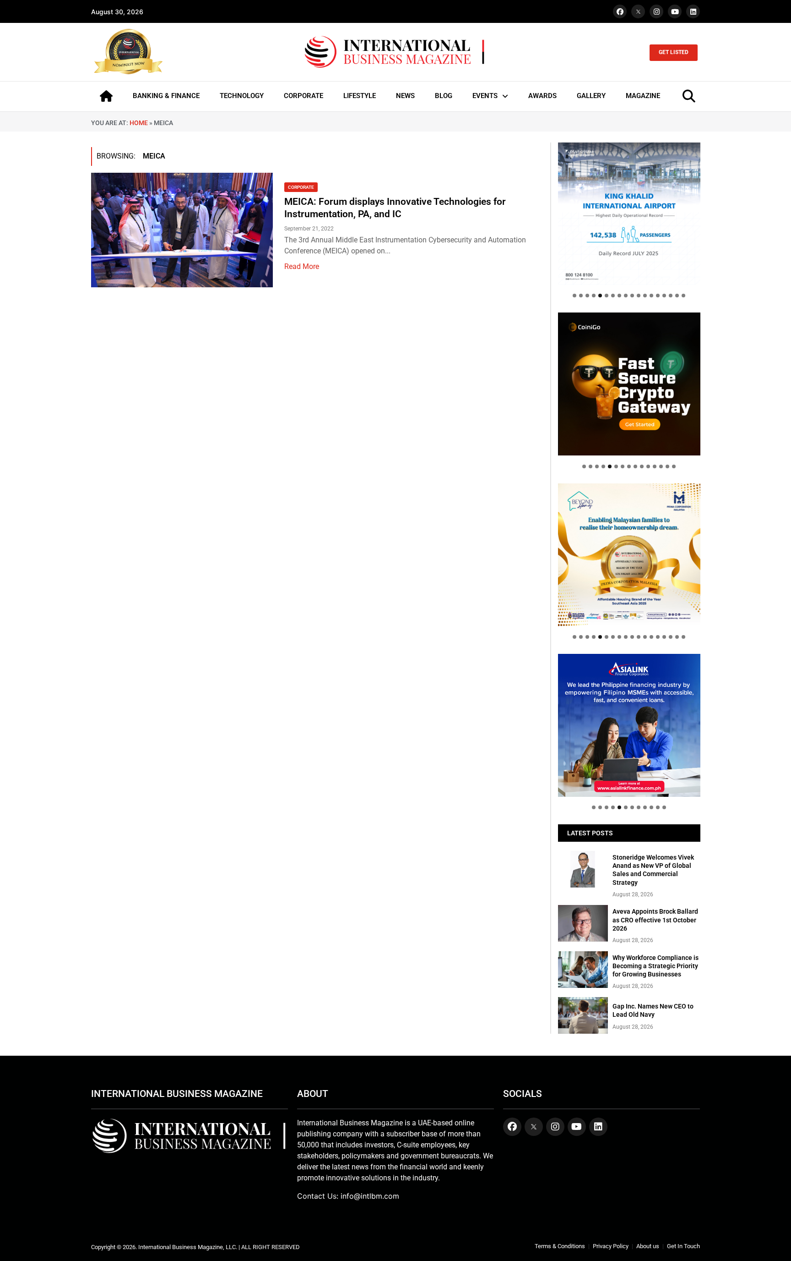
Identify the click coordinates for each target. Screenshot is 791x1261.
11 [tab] (638, 295)
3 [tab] (587, 295)
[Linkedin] (693, 11)
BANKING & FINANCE (166, 96)
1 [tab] (574, 295)
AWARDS (542, 96)
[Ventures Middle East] (629, 718)
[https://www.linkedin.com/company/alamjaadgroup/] (629, 554)
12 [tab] (645, 295)
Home (139, 122)
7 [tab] (613, 295)
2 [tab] (581, 295)
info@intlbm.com (370, 1196)
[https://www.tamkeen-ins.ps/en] (629, 384)
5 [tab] (600, 295)
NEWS (405, 96)
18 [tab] (683, 295)
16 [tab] (670, 295)
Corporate (301, 187)
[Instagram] (656, 11)
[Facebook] (620, 11)
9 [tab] (626, 295)
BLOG (443, 96)
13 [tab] (651, 295)
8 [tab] (619, 295)
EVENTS (485, 96)
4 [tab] (594, 295)
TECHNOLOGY (242, 96)
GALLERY (591, 96)
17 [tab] (677, 295)
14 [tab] (658, 295)
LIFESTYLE (359, 96)
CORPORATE (303, 96)
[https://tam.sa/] (629, 214)
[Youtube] (675, 11)
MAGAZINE (643, 96)
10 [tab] (632, 295)
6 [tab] (606, 295)
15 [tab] (664, 295)
